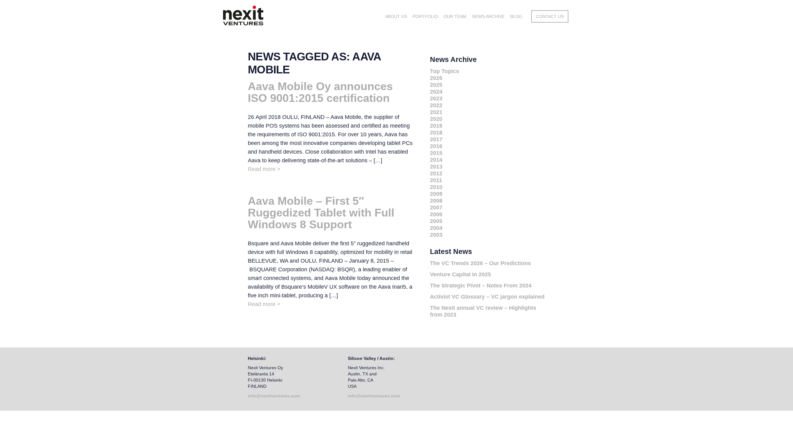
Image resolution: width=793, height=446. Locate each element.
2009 (436, 194)
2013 (436, 167)
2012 (436, 173)
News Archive (488, 16)
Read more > (264, 169)
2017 (436, 139)
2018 (436, 132)
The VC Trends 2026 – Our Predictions (480, 263)
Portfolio (425, 16)
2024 (436, 92)
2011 (436, 180)
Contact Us (550, 16)
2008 (436, 201)
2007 (436, 207)
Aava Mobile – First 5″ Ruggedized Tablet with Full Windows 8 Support (321, 213)
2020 (436, 119)
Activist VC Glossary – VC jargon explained (487, 297)
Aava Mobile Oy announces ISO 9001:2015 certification (320, 92)
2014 (436, 160)
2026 (436, 78)
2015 (436, 153)
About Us (396, 16)
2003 (436, 235)
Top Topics (444, 71)
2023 (436, 98)
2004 (436, 228)
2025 (436, 85)
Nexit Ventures (268, 15)
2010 (436, 187)
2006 (436, 214)
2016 (436, 146)
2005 (436, 221)
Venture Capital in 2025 (460, 274)
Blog (516, 16)
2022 (436, 105)
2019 (436, 126)
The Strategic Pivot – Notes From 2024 (481, 285)
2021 (436, 112)
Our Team (455, 16)
